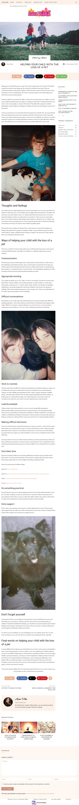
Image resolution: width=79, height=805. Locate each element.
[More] (50, 678)
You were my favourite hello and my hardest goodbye (21, 478)
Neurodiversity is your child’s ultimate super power (28, 737)
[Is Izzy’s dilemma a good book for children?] (46, 727)
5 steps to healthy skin (11, 688)
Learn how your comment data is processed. (40, 793)
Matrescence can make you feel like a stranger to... (67, 92)
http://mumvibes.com (20, 702)
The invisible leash (12, 469)
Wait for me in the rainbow (14, 483)
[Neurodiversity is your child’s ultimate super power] (28, 727)
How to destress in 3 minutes (67, 108)
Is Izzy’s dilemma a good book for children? (46, 737)
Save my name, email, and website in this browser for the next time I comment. (27, 784)
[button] (76, 2)
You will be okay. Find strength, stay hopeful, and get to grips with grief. (28, 474)
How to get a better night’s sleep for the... (67, 105)
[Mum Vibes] (3, 64)
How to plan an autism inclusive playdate (10, 737)
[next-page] (62, 115)
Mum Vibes (9, 64)
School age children (39, 58)
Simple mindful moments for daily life (43, 689)
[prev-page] (59, 115)
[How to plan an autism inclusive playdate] (10, 727)
